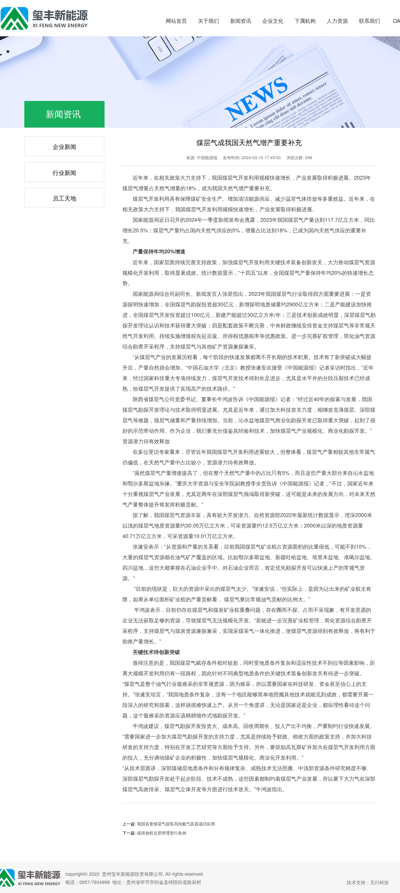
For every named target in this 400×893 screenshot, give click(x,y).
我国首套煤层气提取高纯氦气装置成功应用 (176, 824)
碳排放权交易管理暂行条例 (161, 833)
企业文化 (272, 20)
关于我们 (208, 20)
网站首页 (176, 20)
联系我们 (369, 20)
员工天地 (64, 198)
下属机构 (305, 20)
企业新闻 (64, 146)
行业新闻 (64, 172)
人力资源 (337, 20)
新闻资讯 (240, 20)
